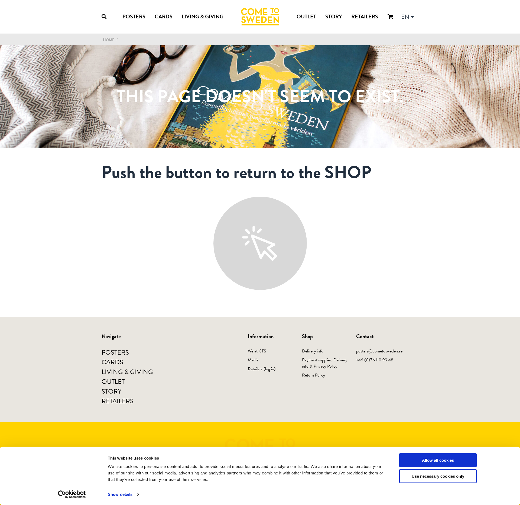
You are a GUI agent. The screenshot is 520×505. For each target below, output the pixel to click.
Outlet (306, 16)
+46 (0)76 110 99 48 (374, 360)
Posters (133, 16)
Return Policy (313, 375)
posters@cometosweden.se (379, 351)
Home (108, 40)
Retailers (364, 16)
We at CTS (257, 351)
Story (333, 16)
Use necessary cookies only (438, 476)
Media (253, 360)
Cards (164, 16)
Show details (120, 494)
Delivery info (312, 351)
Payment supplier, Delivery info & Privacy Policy (324, 363)
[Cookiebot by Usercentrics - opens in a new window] (72, 494)
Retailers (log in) (262, 369)
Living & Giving (202, 16)
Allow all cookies (438, 460)
